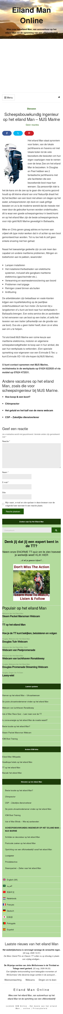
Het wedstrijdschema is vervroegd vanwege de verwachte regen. (32, 949)
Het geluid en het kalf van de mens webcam (29, 410)
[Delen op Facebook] (7, 133)
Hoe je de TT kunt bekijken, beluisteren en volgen (29, 633)
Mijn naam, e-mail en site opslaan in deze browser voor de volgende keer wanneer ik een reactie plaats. (30, 504)
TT (3, 622)
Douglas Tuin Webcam (15, 641)
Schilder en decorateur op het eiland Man (22, 837)
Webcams (30, 979)
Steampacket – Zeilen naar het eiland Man (23, 868)
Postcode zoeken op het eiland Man (20, 843)
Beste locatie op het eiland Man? (16, 726)
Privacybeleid (40, 1008)
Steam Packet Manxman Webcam (21, 616)
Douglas (5, 639)
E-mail (5, 482)
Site (4, 492)
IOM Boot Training (10, 738)
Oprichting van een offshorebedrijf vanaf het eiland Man (28, 849)
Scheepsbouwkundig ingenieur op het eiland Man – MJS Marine (33, 829)
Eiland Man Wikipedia (11, 756)
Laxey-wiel (8, 675)
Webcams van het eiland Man (12, 613)
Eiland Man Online (31, 14)
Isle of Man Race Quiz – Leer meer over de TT (22, 714)
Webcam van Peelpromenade (18, 650)
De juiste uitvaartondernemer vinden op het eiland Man (25, 701)
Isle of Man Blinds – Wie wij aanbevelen (22, 821)
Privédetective (11, 861)
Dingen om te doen (16, 672)
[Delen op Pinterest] (29, 133)
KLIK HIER (41, 555)
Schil (25, 647)
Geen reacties (32, 124)
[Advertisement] (31, 65)
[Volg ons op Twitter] (59, 97)
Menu (9, 97)
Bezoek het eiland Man (12, 772)
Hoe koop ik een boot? (17, 396)
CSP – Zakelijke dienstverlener (22, 417)
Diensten (31, 108)
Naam (5, 472)
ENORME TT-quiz (27, 552)
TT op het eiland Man (13, 624)
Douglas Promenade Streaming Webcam (25, 667)
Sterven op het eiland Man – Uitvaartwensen (21, 695)
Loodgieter (9, 855)
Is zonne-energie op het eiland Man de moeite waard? (24, 720)
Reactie (6, 441)
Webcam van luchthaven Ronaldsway (23, 658)
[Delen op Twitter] (18, 133)
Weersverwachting (13, 979)
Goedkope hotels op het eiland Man (17, 762)
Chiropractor (12, 403)
